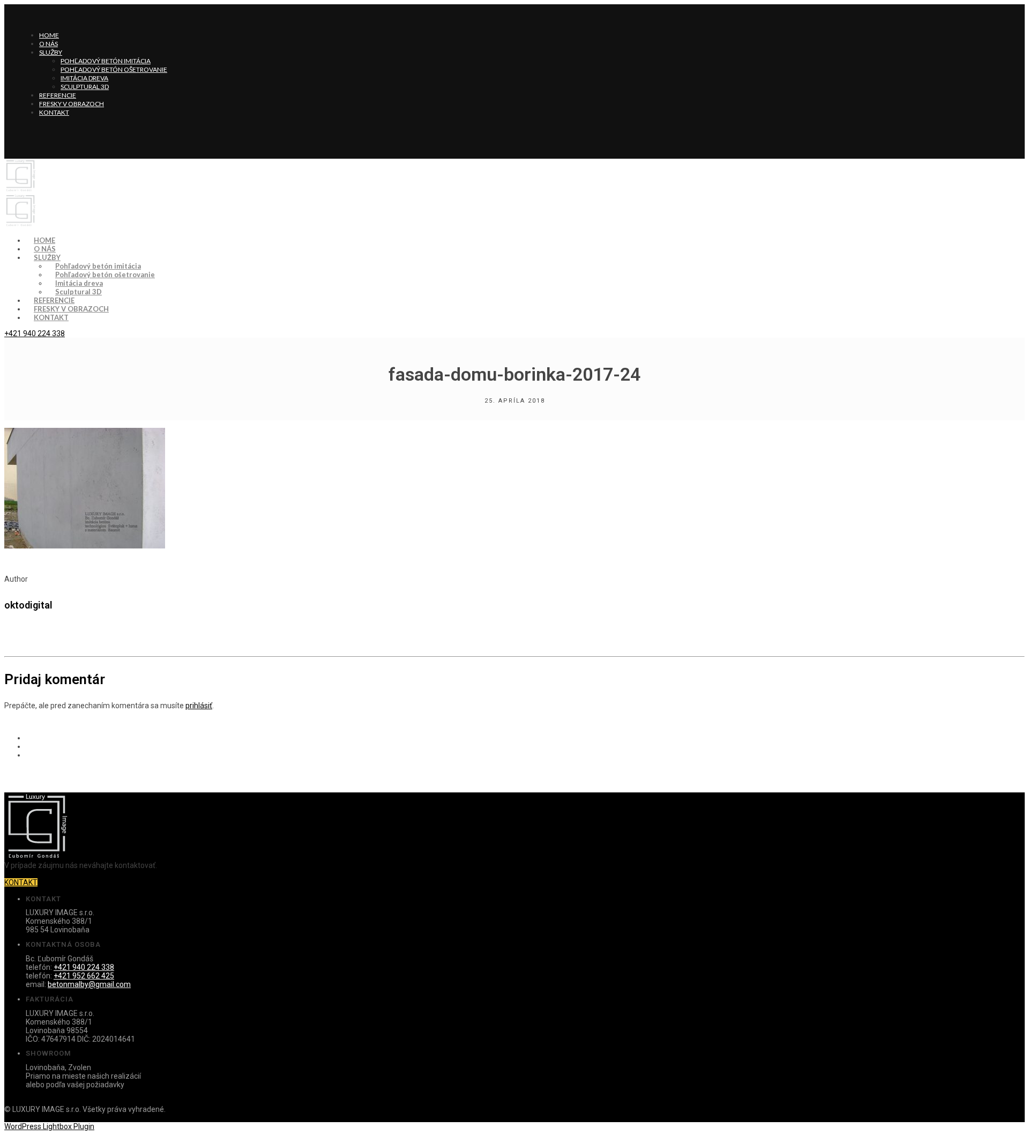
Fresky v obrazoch (71, 104)
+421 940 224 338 (34, 333)
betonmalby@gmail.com (89, 984)
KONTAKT (21, 882)
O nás (48, 44)
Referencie (57, 95)
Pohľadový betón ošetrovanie (114, 69)
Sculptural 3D (85, 87)
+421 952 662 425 (84, 975)
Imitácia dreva (84, 78)
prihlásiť (198, 705)
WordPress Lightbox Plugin (49, 1126)
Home (49, 35)
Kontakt (54, 112)
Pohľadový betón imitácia (106, 61)
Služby (50, 52)
